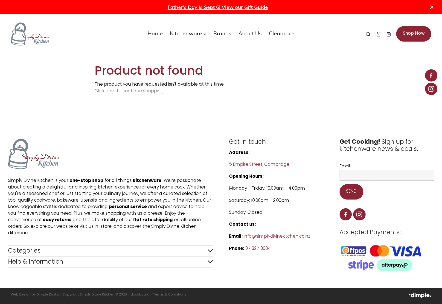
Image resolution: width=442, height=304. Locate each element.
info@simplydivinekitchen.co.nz (277, 236)
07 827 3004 (258, 248)
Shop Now (414, 33)
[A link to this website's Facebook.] (431, 75)
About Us (250, 33)
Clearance (281, 33)
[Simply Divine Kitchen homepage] (53, 34)
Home (155, 33)
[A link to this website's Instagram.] (431, 89)
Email (345, 166)
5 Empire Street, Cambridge (260, 164)
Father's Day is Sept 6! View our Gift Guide (218, 7)
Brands (222, 33)
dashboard (140, 294)
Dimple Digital (48, 294)
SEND (351, 191)
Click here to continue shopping (129, 91)
